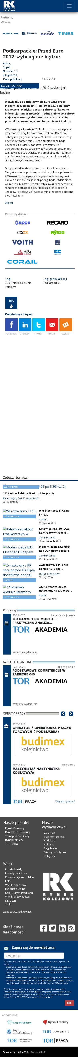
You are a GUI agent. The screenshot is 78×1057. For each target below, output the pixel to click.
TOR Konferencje (54, 876)
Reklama (49, 884)
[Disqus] (40, 463)
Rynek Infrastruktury (17, 871)
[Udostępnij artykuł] (25, 366)
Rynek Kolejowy (14, 868)
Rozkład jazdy (13, 908)
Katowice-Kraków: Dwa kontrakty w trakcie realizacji (54, 572)
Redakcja (49, 880)
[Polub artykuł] (11, 366)
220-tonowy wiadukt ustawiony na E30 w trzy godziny (55, 630)
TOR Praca (11, 883)
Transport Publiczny (17, 875)
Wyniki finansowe (16, 924)
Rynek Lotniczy (14, 879)
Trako (8, 944)
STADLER (10, 940)
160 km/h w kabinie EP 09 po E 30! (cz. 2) (28, 533)
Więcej (9, 242)
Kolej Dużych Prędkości (19, 932)
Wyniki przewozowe (17, 936)
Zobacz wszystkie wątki (17, 951)
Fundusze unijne (15, 928)
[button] (63, 759)
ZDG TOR (49, 872)
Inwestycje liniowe (16, 912)
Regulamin (50, 888)
